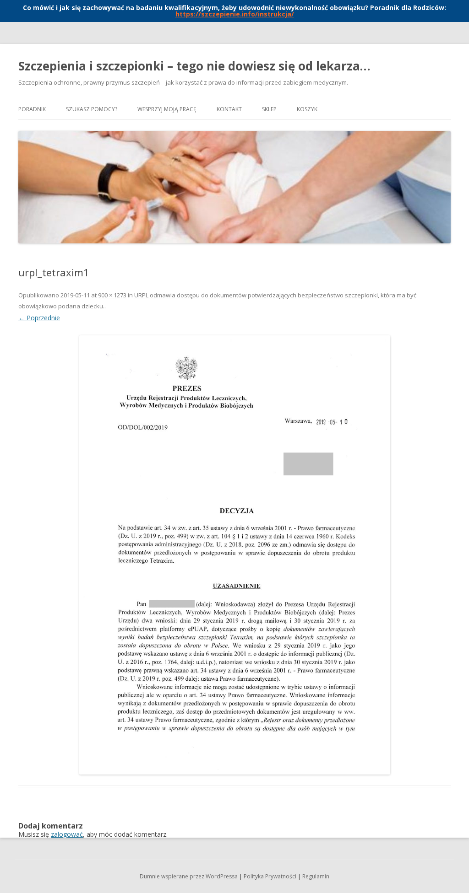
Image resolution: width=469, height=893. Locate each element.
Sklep (269, 109)
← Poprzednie (39, 317)
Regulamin (315, 876)
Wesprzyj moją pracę (166, 109)
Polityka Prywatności (270, 876)
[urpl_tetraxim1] (234, 555)
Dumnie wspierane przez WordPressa (189, 876)
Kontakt (229, 109)
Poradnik (32, 109)
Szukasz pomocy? (91, 109)
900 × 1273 (112, 295)
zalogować (67, 834)
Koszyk (307, 109)
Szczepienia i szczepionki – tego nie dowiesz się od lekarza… (194, 66)
